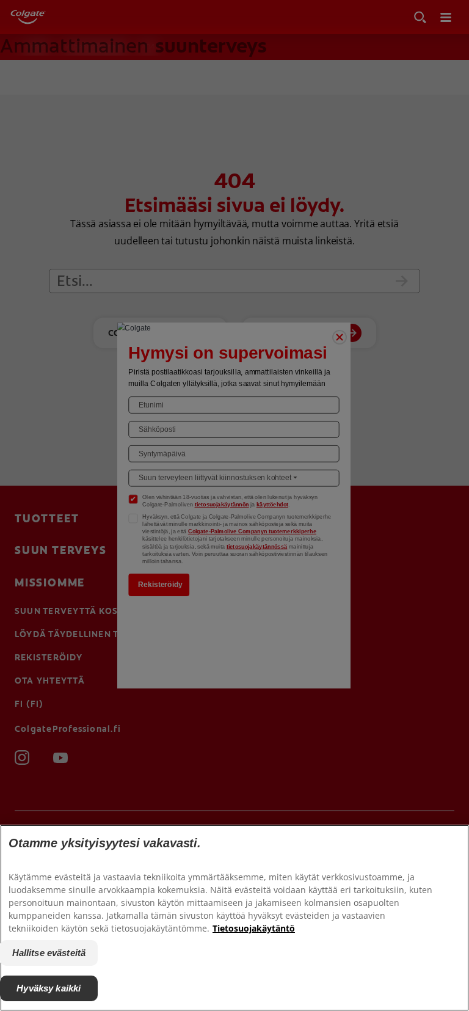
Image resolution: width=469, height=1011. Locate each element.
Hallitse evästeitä (49, 952)
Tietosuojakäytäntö (254, 928)
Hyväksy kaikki (48, 988)
